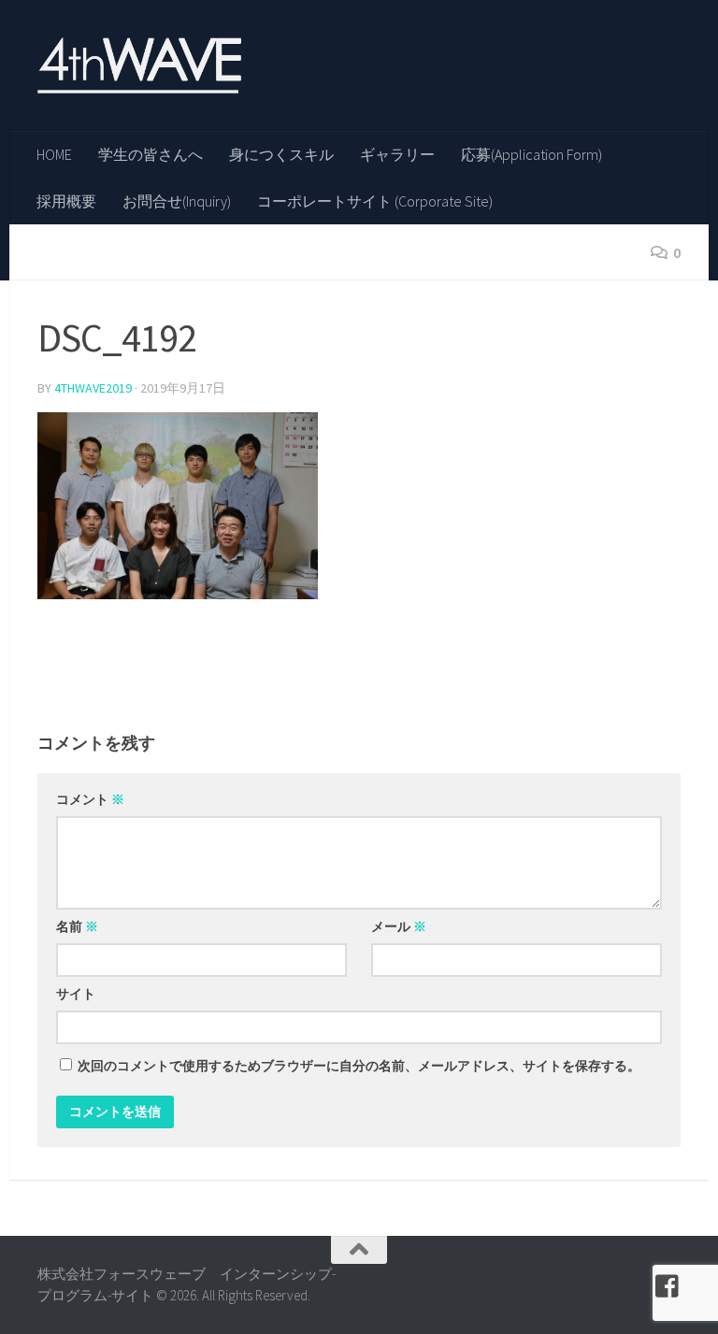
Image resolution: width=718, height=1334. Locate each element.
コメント (90, 799)
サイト (75, 993)
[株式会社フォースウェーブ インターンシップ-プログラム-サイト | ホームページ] (139, 65)
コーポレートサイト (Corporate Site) (375, 201)
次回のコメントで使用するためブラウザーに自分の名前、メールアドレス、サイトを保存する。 (359, 1065)
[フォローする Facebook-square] (667, 1286)
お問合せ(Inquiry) (176, 201)
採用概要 (66, 201)
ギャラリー (397, 154)
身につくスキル (281, 154)
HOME (54, 154)
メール (398, 926)
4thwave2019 (93, 388)
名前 (77, 926)
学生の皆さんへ (150, 154)
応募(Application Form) (531, 154)
